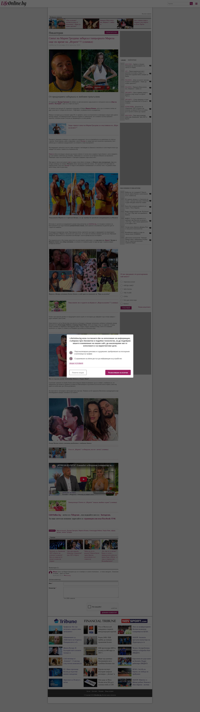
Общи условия (76, 363)
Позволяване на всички (118, 372)
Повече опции (78, 372)
